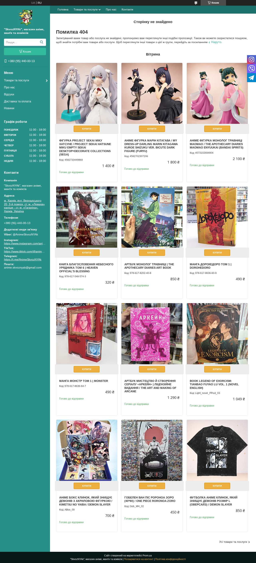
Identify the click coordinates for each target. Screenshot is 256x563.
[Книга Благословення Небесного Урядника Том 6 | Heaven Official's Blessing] (86, 217)
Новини (9, 108)
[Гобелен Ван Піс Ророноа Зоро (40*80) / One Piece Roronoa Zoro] (151, 450)
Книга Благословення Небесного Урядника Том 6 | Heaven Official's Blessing (86, 268)
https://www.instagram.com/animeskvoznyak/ (32, 243)
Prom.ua (147, 555)
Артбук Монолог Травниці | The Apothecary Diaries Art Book (149, 266)
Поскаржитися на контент (138, 559)
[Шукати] (41, 42)
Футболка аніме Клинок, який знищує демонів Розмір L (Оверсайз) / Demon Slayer (213, 501)
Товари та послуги (16, 80)
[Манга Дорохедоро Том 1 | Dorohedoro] (217, 217)
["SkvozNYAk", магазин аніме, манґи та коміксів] (25, 17)
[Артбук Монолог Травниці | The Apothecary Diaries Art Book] (151, 217)
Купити (86, 129)
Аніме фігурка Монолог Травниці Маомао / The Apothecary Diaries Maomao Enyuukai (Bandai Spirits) (216, 144)
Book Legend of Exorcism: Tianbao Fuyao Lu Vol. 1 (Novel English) (214, 384)
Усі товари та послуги (233, 541)
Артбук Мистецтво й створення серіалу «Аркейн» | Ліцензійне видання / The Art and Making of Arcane (150, 386)
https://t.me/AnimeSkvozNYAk (22, 259)
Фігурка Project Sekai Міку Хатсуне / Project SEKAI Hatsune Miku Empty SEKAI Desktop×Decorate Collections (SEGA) (85, 147)
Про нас (9, 87)
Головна (63, 9)
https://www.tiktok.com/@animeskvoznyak (30, 251)
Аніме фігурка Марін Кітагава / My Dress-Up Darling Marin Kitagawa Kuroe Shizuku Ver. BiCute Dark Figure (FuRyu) (151, 146)
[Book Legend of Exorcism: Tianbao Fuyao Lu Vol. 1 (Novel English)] (217, 333)
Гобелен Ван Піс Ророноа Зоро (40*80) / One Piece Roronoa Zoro (149, 499)
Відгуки (9, 94)
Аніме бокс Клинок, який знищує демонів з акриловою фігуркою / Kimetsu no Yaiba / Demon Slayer (85, 501)
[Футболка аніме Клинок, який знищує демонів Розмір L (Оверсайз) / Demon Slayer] (217, 450)
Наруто (216, 42)
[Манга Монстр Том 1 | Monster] (86, 333)
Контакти (127, 9)
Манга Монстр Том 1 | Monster (83, 380)
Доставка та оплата (17, 101)
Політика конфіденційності (170, 559)
